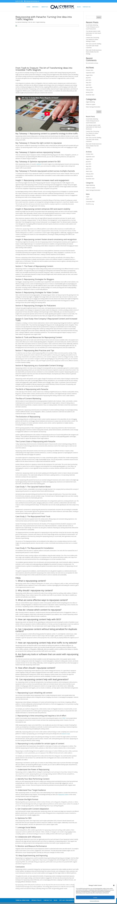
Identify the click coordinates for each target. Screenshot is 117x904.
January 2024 (89, 92)
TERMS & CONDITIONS (22, 900)
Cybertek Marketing (22, 22)
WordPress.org (90, 204)
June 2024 (88, 80)
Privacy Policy (36, 900)
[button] (114, 885)
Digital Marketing (40, 22)
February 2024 (89, 90)
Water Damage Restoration (93, 107)
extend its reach (66, 733)
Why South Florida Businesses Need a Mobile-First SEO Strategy (93, 52)
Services (35, 6)
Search (99, 17)
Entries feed (89, 199)
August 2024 (89, 75)
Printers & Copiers (90, 104)
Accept (95, 897)
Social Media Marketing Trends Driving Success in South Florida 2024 (92, 27)
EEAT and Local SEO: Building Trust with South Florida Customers (93, 45)
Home (28, 6)
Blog (79, 6)
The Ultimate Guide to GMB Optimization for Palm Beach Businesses (93, 33)
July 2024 (88, 77)
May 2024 (88, 82)
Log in (87, 196)
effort (64, 718)
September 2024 (90, 72)
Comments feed (90, 201)
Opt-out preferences (94, 901)
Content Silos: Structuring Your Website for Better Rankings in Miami (92, 39)
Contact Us (86, 6)
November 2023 (90, 95)
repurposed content (63, 794)
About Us (45, 6)
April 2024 (88, 85)
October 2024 (89, 70)
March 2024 (89, 87)
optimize (39, 164)
